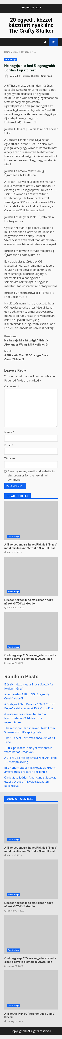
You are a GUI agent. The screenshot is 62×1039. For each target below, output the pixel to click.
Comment (11, 386)
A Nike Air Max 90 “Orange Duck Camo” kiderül (26, 355)
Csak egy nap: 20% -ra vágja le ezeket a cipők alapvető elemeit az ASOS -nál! (31, 631)
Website (9, 458)
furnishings (10, 59)
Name (9, 432)
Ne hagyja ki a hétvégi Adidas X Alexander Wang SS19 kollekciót (26, 340)
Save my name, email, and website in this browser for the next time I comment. (31, 475)
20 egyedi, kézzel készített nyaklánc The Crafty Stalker (31, 25)
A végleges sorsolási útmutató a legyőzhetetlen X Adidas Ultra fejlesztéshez (25, 718)
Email (8, 445)
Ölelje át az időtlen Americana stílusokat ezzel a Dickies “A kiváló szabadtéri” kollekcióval (30, 782)
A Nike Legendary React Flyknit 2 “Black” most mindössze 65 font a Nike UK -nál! (31, 520)
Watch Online (53, 42)
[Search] (45, 42)
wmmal (13, 75)
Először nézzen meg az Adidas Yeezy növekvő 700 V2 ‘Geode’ (31, 576)
